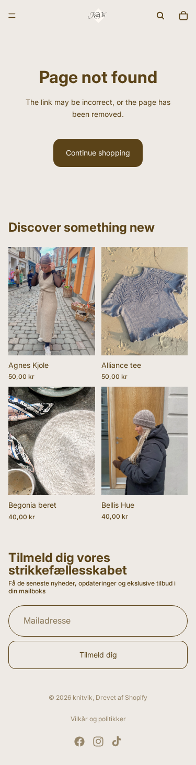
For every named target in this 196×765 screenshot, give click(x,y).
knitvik (83, 697)
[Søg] (160, 15)
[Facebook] (79, 741)
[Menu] (12, 16)
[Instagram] (98, 741)
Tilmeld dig (98, 654)
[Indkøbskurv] (183, 15)
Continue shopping (98, 152)
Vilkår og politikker (98, 719)
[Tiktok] (116, 741)
